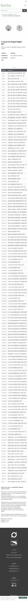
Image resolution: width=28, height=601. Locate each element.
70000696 (4, 117)
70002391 (4, 279)
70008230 (4, 401)
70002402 (4, 301)
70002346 (4, 248)
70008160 (4, 362)
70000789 (4, 145)
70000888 (4, 190)
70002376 (4, 262)
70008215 (4, 392)
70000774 (4, 128)
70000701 (4, 120)
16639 (3, 76)
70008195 (4, 381)
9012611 (4, 454)
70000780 (4, 140)
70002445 (4, 345)
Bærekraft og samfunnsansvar (14, 555)
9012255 (4, 445)
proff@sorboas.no (14, 566)
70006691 (4, 354)
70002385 (4, 267)
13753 (3, 73)
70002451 (4, 348)
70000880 (4, 176)
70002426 (4, 334)
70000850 (4, 156)
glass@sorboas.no (14, 571)
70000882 (4, 181)
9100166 (4, 459)
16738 (3, 84)
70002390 (4, 276)
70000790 (4, 148)
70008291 (4, 415)
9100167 (4, 462)
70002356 (4, 256)
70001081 (4, 201)
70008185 (4, 376)
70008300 (4, 420)
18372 (3, 95)
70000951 (4, 195)
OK (22, 597)
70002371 (4, 259)
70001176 (4, 226)
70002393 (4, 284)
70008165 (4, 365)
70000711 (4, 123)
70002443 (4, 340)
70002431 (4, 337)
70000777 (4, 134)
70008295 (4, 417)
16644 (3, 81)
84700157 (4, 440)
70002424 (4, 331)
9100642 (4, 467)
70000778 (4, 137)
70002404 (4, 304)
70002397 (4, 292)
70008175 (4, 370)
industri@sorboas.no (14, 568)
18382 (3, 106)
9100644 (4, 470)
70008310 (4, 426)
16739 (3, 87)
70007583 (4, 359)
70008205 (4, 387)
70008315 (4, 429)
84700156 (4, 437)
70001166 (4, 220)
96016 (3, 481)
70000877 (4, 173)
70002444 (4, 342)
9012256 (4, 448)
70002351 (4, 253)
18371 (3, 92)
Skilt (15, 14)
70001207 (4, 231)
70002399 (4, 295)
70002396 (4, 290)
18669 (3, 109)
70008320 (4, 434)
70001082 (4, 203)
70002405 (4, 306)
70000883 (4, 184)
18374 (3, 101)
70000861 (4, 167)
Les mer (13, 599)
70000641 (4, 115)
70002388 (4, 273)
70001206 (4, 228)
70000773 (4, 126)
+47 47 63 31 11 (14, 580)
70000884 (4, 187)
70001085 (4, 209)
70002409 (4, 312)
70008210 (4, 390)
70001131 (4, 215)
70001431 (4, 242)
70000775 (4, 131)
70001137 (4, 217)
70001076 (4, 198)
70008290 (4, 412)
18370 (3, 90)
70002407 (4, 309)
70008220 (4, 395)
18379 (3, 103)
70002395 (4, 287)
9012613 (4, 456)
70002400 (4, 298)
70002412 (4, 315)
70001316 (4, 237)
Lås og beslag (4, 14)
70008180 (4, 373)
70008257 (4, 404)
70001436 (4, 245)
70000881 (4, 178)
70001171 (4, 223)
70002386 (4, 270)
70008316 (4, 431)
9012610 (4, 451)
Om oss (14, 550)
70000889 (4, 192)
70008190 (4, 379)
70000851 (4, 159)
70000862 (4, 170)
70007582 (4, 356)
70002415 (4, 320)
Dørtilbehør (11, 14)
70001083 (4, 206)
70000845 (4, 151)
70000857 (4, 165)
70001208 (4, 234)
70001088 (4, 212)
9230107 (4, 479)
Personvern (14, 552)
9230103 (4, 473)
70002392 (4, 281)
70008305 (4, 423)
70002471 (4, 351)
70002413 (4, 317)
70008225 (4, 398)
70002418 (4, 323)
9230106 (4, 476)
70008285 (4, 409)
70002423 (4, 329)
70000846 (4, 153)
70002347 (4, 251)
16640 (3, 78)
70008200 (4, 384)
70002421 (4, 326)
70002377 (4, 265)
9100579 (4, 465)
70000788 (4, 142)
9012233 (4, 442)
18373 (3, 98)
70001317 (4, 240)
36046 (3, 112)
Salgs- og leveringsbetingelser (14, 557)
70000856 (4, 162)
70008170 (4, 367)
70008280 (4, 406)
